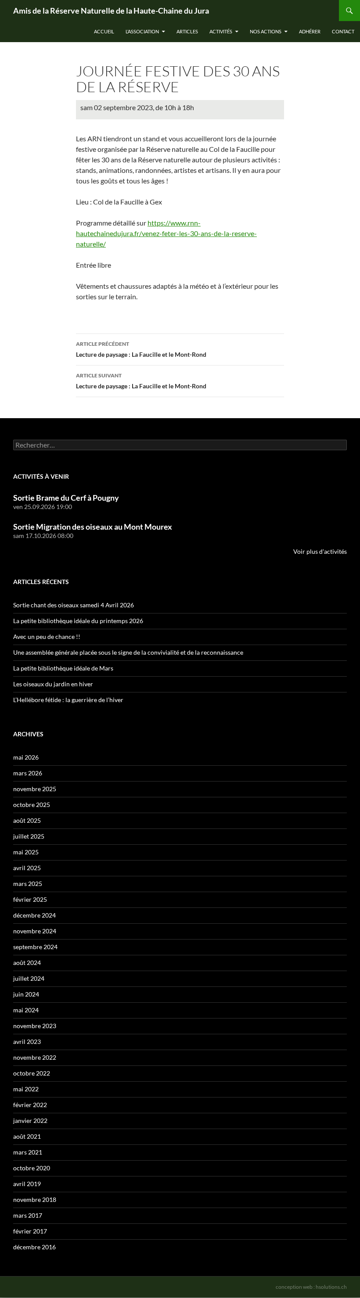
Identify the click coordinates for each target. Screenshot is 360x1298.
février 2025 (30, 899)
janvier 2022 (30, 1120)
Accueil (104, 31)
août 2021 (27, 1136)
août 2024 (27, 962)
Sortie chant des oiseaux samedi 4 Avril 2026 (73, 605)
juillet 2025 (28, 836)
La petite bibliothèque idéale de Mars (63, 668)
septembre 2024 (35, 946)
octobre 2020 (31, 1168)
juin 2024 (26, 994)
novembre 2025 (34, 788)
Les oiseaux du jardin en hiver (53, 684)
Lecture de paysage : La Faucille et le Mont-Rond (141, 349)
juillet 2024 (28, 978)
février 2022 (30, 1104)
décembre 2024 (34, 915)
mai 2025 (26, 852)
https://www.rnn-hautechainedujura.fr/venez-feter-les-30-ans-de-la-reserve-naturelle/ (166, 233)
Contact (343, 31)
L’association (142, 31)
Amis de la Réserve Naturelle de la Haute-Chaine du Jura (111, 10)
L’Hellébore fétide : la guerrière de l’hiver (68, 699)
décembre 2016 (34, 1247)
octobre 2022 (31, 1073)
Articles (187, 31)
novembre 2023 (34, 1025)
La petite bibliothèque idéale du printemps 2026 (78, 620)
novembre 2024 (34, 931)
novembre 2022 (34, 1057)
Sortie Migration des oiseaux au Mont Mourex (92, 526)
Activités (220, 31)
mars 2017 (27, 1215)
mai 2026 (26, 757)
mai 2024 (26, 1010)
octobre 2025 (31, 804)
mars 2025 (27, 883)
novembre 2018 (34, 1199)
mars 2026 (27, 773)
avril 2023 (27, 1041)
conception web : (311, 1287)
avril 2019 (27, 1183)
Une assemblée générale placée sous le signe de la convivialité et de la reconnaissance (128, 652)
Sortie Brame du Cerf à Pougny (66, 497)
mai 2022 (26, 1089)
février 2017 (30, 1231)
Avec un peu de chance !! (46, 636)
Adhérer (309, 31)
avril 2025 (27, 867)
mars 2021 (27, 1152)
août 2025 (27, 820)
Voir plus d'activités (320, 551)
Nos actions (265, 31)
